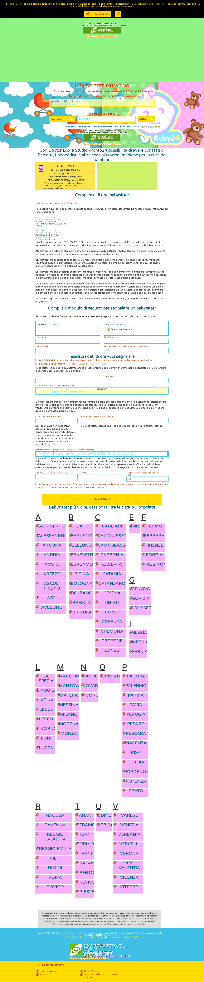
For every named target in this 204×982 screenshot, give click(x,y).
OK (118, 13)
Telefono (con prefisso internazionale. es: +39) (145, 474)
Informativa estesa (97, 13)
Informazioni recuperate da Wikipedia (56, 203)
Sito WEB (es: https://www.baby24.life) (53, 473)
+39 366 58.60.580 (67, 170)
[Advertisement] (102, 61)
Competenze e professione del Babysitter (54, 386)
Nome (38, 376)
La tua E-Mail (41, 346)
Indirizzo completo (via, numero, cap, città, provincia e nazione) (64, 450)
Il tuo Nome (40, 337)
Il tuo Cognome (111, 337)
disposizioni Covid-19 (142, 360)
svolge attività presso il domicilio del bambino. (73, 364)
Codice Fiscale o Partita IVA (48, 416)
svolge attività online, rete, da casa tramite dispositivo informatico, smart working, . (95, 360)
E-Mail (84, 473)
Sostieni (105, 29)
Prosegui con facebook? (49, 324)
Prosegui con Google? (116, 324)
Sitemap (44, 974)
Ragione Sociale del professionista (97, 416)
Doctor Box (59, 150)
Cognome (108, 376)
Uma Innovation (65, 933)
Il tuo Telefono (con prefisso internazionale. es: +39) (127, 346)
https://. (103, 952)
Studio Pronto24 (91, 150)
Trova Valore (91, 971)
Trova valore (79, 933)
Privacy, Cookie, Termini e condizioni (99, 484)
